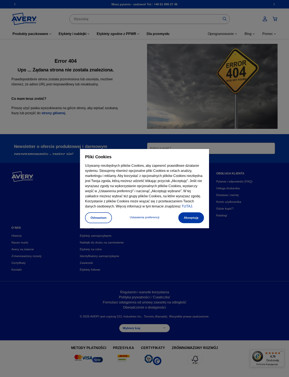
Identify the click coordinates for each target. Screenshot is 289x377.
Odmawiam (98, 217)
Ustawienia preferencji (144, 217)
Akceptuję (191, 217)
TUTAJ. (187, 206)
